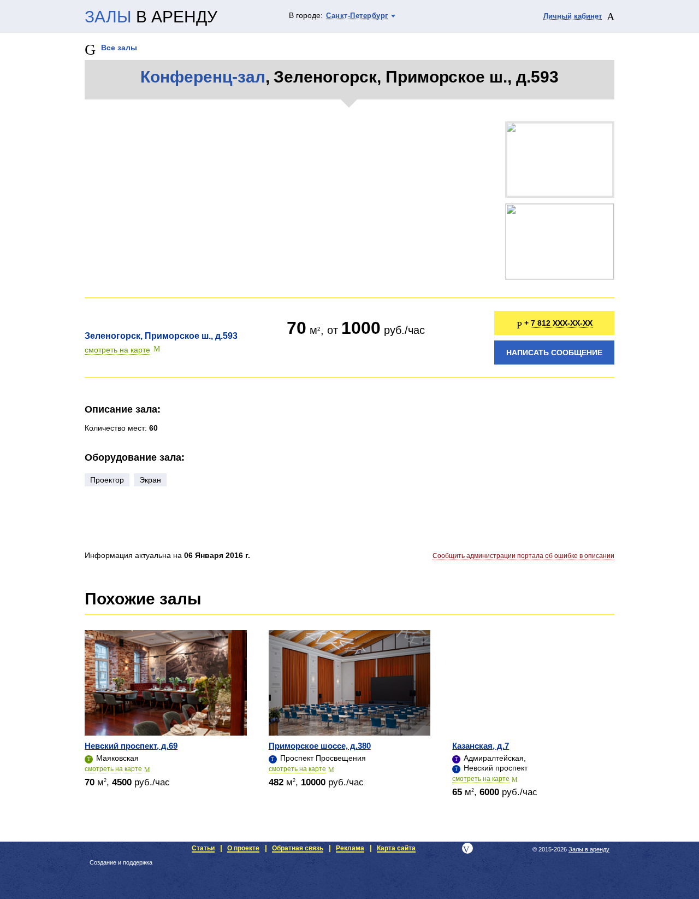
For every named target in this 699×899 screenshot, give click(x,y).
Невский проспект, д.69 (131, 745)
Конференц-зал (202, 77)
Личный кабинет (572, 16)
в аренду (151, 16)
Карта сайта (396, 848)
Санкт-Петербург (357, 15)
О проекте (243, 848)
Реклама (350, 848)
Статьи (203, 848)
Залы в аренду (588, 849)
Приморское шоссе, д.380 (320, 745)
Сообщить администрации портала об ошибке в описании (523, 556)
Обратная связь (297, 848)
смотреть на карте (117, 349)
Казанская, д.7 (480, 745)
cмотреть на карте (113, 769)
